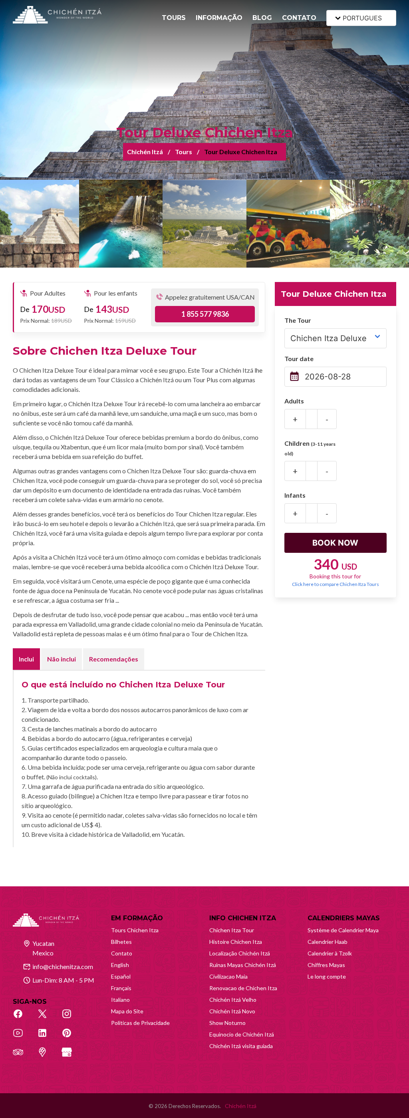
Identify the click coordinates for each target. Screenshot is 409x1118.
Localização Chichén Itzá (239, 953)
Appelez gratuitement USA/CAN (210, 297)
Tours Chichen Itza (135, 930)
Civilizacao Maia (228, 976)
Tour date (299, 358)
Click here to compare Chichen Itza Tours (335, 584)
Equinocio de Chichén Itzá (241, 1034)
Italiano (120, 999)
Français (121, 988)
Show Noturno (227, 1022)
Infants (295, 495)
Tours (183, 151)
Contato (121, 953)
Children (310, 448)
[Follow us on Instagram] (71, 1018)
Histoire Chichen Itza (235, 941)
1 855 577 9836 (205, 314)
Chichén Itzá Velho (232, 999)
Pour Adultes (48, 293)
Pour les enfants (115, 293)
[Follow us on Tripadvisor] (22, 1056)
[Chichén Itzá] (57, 15)
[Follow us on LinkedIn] (46, 1037)
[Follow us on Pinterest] (71, 1037)
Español (121, 976)
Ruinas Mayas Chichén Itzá (242, 964)
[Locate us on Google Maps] (46, 1056)
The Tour (297, 320)
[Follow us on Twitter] (46, 1018)
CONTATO (299, 18)
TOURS (174, 18)
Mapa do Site (127, 1011)
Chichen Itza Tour (231, 930)
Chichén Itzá (145, 151)
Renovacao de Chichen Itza (243, 988)
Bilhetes (121, 941)
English (120, 964)
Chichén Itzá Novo (232, 1011)
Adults (294, 401)
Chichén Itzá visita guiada (241, 1046)
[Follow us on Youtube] (22, 1037)
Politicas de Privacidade (140, 1022)
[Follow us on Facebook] (22, 1018)
